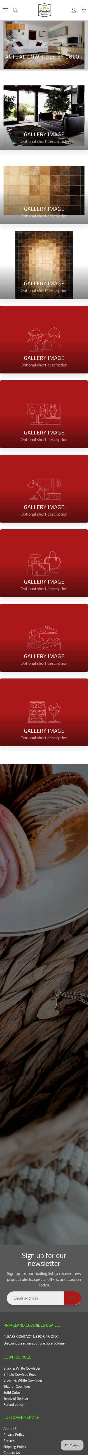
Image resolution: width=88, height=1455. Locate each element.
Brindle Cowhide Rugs (19, 1374)
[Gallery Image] (44, 116)
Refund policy (13, 1404)
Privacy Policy (13, 1434)
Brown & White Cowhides (23, 1380)
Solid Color (11, 1392)
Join (72, 1298)
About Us (10, 1429)
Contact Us (11, 1453)
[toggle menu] (5, 10)
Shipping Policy (14, 1447)
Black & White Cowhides (22, 1368)
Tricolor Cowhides (16, 1386)
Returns (9, 1441)
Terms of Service (15, 1398)
